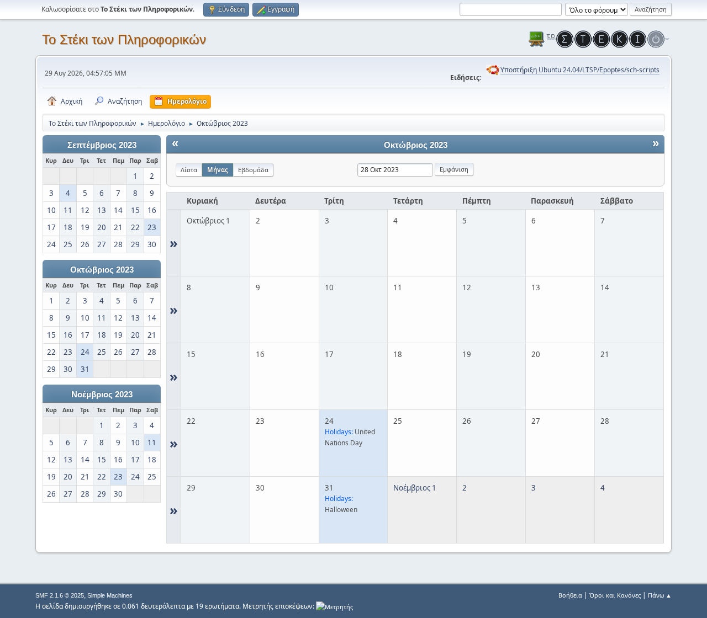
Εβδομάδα (253, 170)
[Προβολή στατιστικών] (334, 606)
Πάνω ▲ (660, 595)
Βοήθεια (570, 595)
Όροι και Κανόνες (615, 595)
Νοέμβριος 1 (414, 488)
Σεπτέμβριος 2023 (101, 145)
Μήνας (217, 170)
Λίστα (189, 170)
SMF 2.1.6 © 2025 (59, 595)
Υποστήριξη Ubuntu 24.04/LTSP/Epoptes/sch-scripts (579, 69)
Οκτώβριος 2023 (102, 269)
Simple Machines (110, 595)
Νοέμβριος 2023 (102, 394)
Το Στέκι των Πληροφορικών (124, 39)
